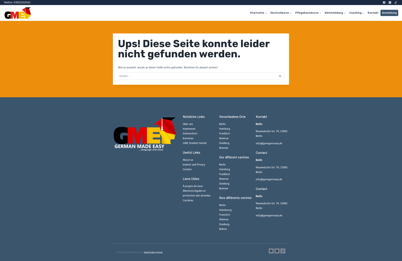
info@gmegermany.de (269, 143)
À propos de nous (193, 186)
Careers (187, 169)
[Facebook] (384, 2)
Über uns (188, 124)
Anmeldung (389, 12)
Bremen (223, 147)
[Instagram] (389, 2)
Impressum (189, 128)
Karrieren (188, 138)
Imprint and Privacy (194, 164)
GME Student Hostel (194, 143)
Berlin (222, 124)
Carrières (188, 200)
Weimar (224, 138)
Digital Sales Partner (153, 252)
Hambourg (225, 210)
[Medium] (395, 2)
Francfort (224, 214)
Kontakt (373, 12)
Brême (223, 229)
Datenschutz (190, 133)
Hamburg (224, 128)
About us (188, 159)
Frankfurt (224, 133)
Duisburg (224, 143)
